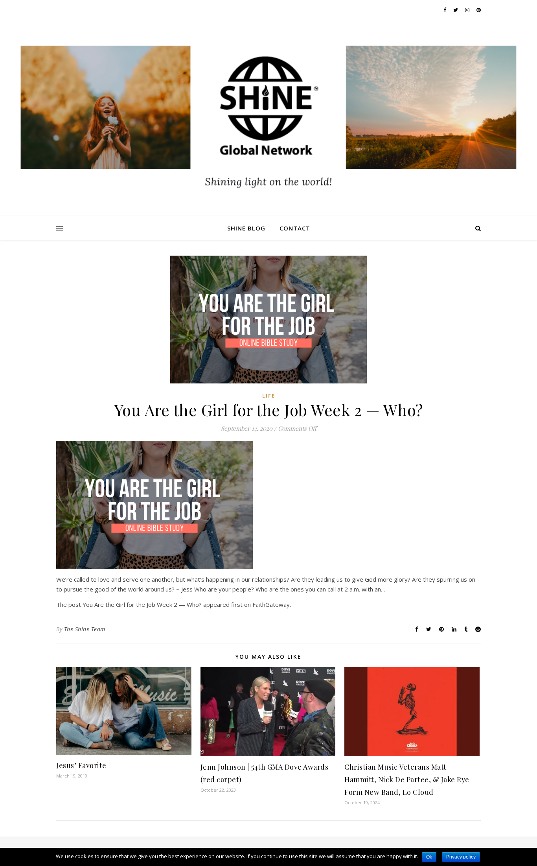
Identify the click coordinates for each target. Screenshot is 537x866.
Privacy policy (461, 857)
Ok (429, 857)
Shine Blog (246, 228)
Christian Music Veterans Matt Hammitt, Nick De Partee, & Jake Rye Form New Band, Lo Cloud (406, 779)
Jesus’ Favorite (81, 765)
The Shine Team (84, 629)
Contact (295, 228)
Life (268, 395)
